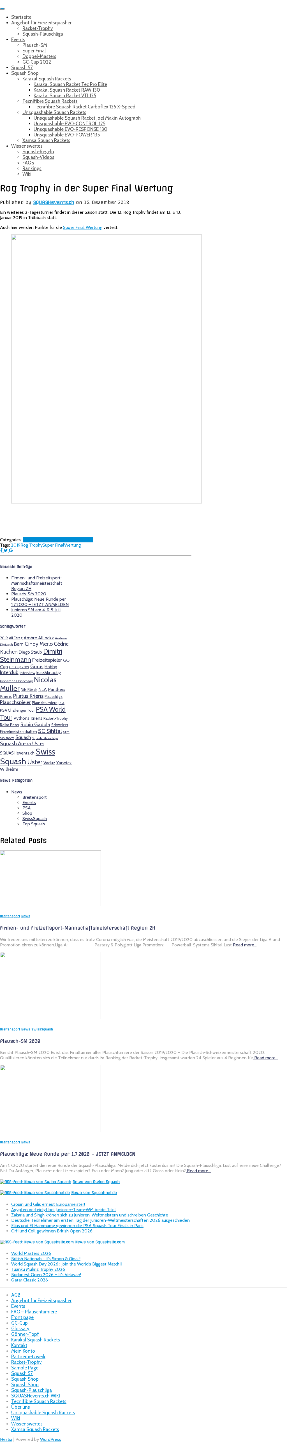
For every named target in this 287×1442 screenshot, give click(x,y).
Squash (23, 737)
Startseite (21, 17)
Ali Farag (15, 638)
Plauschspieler (15, 702)
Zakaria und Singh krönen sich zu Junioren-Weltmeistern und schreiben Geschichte (89, 1215)
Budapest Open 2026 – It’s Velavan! (46, 1274)
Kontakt (19, 1345)
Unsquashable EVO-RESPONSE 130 (70, 129)
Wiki (26, 174)
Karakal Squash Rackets (46, 79)
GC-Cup (19, 1323)
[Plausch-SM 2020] (50, 1017)
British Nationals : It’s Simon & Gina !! (45, 1258)
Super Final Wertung (82, 227)
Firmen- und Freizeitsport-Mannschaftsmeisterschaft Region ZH (37, 583)
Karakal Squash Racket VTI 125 (65, 95)
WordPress (50, 1439)
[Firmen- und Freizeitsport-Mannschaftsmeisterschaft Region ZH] (50, 904)
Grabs (36, 666)
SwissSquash (59, 539)
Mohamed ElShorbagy (16, 681)
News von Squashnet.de (94, 1192)
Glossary (20, 1328)
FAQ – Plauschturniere (34, 1312)
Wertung (72, 545)
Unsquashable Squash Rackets (54, 112)
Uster (34, 762)
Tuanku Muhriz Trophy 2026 (38, 1269)
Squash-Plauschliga (42, 34)
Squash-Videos (38, 157)
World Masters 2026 (31, 1253)
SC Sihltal (50, 730)
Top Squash (82, 539)
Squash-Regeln (38, 151)
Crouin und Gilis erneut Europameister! (48, 1204)
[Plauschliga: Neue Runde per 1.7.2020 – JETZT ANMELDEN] (50, 1130)
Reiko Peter (9, 725)
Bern (19, 644)
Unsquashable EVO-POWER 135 (67, 135)
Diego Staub (30, 652)
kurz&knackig (48, 672)
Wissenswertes (27, 146)
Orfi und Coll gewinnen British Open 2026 (51, 1231)
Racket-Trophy (37, 28)
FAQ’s (28, 163)
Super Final (34, 51)
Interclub (9, 672)
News (41, 539)
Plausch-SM (34, 45)
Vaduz (49, 762)
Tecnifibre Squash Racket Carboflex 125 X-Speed (84, 107)
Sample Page (24, 1368)
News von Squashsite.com (100, 1242)
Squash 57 (22, 67)
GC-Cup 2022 (36, 62)
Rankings (31, 168)
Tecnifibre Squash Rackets (50, 101)
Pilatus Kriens (28, 696)
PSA (61, 703)
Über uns (20, 1407)
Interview (27, 672)
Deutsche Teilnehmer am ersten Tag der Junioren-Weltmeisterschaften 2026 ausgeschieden (100, 1220)
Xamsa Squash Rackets (46, 140)
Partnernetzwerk (28, 1356)
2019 (15, 545)
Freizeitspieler (47, 660)
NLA (42, 689)
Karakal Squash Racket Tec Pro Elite (70, 84)
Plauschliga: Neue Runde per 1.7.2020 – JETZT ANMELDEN (40, 601)
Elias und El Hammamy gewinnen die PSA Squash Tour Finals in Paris (77, 1225)
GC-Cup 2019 (19, 667)
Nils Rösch (29, 689)
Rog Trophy (31, 545)
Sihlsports (7, 738)
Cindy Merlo (39, 643)
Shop (27, 813)
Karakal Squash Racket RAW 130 (67, 90)
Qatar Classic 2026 (29, 1280)
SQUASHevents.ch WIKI (35, 1396)
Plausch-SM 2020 (28, 593)
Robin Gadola (35, 724)
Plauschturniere (44, 702)
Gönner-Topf (25, 1334)
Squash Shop (25, 73)
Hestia (6, 1439)
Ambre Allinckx (39, 637)
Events (18, 39)
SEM (66, 732)
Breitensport (34, 797)
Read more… (244, 945)
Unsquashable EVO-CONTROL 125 (69, 123)
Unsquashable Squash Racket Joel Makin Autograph (87, 118)
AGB (15, 1295)
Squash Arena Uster (22, 743)
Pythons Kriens (27, 718)
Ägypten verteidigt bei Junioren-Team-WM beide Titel (63, 1209)
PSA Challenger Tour (17, 710)
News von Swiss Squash (96, 1181)
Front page (22, 1317)
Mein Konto (23, 1351)
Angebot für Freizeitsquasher (41, 22)
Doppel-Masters (39, 56)
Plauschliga (54, 696)
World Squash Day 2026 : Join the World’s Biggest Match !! (66, 1264)
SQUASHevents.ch (17, 753)
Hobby (51, 666)
